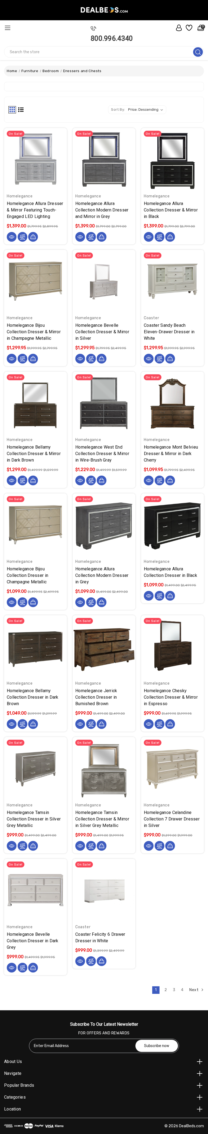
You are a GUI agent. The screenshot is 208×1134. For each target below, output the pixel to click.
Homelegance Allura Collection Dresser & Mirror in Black (171, 210)
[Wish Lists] (188, 28)
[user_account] (177, 28)
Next (194, 989)
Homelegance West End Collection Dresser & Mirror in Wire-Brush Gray (102, 454)
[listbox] (146, 110)
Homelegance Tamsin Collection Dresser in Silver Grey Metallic (34, 819)
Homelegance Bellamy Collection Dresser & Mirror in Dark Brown (34, 454)
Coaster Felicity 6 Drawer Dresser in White (100, 937)
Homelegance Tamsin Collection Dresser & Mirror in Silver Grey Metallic (102, 819)
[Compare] (22, 237)
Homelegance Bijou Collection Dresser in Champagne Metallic (27, 575)
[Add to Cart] (33, 237)
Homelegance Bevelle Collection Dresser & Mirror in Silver (102, 332)
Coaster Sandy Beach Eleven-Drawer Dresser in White (169, 332)
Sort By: (118, 109)
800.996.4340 (112, 38)
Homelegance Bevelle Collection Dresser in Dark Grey (32, 941)
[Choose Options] (170, 359)
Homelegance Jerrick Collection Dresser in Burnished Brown (96, 697)
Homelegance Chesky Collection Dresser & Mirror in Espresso (171, 697)
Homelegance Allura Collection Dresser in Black (170, 572)
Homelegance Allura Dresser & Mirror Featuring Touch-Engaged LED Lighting (35, 210)
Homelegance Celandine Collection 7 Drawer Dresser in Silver (172, 819)
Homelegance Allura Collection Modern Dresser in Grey (102, 575)
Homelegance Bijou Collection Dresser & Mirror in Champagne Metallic (34, 332)
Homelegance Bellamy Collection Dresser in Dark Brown (32, 697)
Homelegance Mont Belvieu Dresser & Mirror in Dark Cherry (171, 454)
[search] (198, 52)
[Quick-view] (12, 237)
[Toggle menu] (7, 27)
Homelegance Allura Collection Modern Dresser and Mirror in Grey (102, 210)
